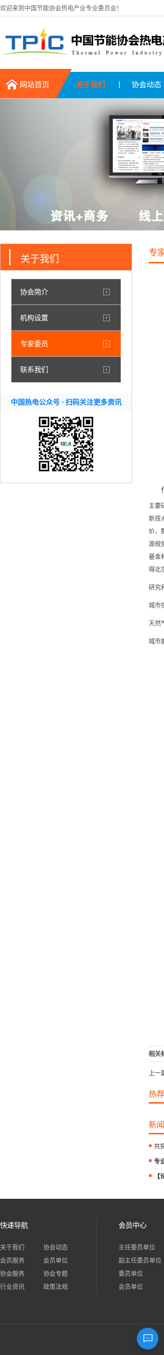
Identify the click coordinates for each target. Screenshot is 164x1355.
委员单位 (131, 1273)
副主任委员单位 (140, 1260)
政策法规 (55, 1286)
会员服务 (12, 1260)
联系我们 (34, 369)
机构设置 (34, 318)
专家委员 (34, 344)
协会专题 (55, 1273)
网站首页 (34, 85)
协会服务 (12, 1273)
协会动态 (55, 1247)
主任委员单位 (137, 1247)
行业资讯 (12, 1286)
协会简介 (34, 292)
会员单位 (55, 1260)
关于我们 (90, 85)
